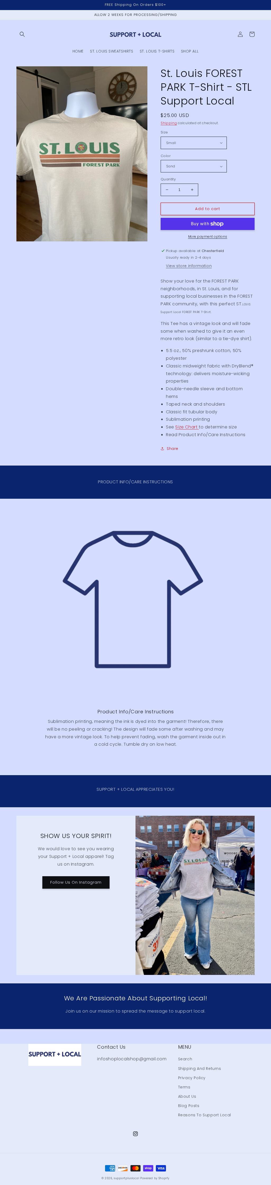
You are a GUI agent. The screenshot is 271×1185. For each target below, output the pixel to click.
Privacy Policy (192, 1077)
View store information (189, 265)
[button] (22, 34)
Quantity (168, 179)
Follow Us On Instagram (76, 882)
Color (166, 155)
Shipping (169, 123)
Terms (184, 1087)
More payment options (207, 236)
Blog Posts (189, 1105)
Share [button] (172, 448)
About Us (187, 1096)
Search (185, 1059)
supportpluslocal (126, 1178)
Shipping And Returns (199, 1068)
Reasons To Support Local (204, 1115)
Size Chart (186, 427)
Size (164, 132)
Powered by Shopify (154, 1178)
